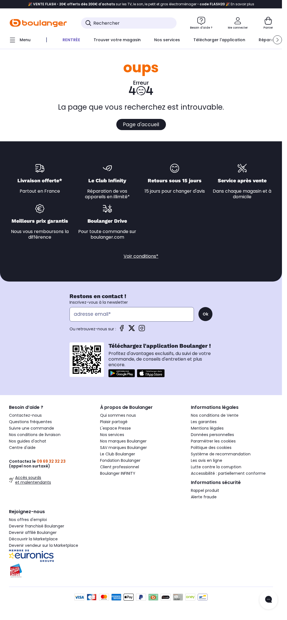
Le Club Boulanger (117, 454)
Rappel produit (205, 490)
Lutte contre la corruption (216, 467)
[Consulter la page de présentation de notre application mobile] (121, 373)
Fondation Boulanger (120, 460)
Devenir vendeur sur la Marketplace (43, 545)
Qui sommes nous (118, 415)
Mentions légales (207, 428)
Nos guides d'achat (27, 441)
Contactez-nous (25, 415)
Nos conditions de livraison (35, 434)
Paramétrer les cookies (213, 441)
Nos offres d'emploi (28, 519)
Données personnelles (212, 434)
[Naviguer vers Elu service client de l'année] (50, 571)
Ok (205, 314)
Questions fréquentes (30, 422)
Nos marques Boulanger (123, 441)
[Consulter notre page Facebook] (121, 330)
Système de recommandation (221, 454)
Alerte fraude (204, 497)
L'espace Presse (115, 428)
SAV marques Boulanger (123, 447)
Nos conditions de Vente (215, 415)
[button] (277, 39)
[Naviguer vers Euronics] (50, 556)
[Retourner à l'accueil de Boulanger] (38, 23)
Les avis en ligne (206, 460)
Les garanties (204, 422)
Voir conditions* (141, 256)
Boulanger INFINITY (117, 473)
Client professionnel (119, 467)
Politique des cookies (211, 447)
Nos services (112, 434)
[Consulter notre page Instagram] (141, 330)
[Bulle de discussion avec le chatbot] (268, 599)
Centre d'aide (22, 447)
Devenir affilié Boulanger (33, 532)
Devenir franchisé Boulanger (36, 526)
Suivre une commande (31, 428)
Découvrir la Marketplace (33, 539)
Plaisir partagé (114, 422)
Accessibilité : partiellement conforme (228, 473)
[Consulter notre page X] (131, 330)
